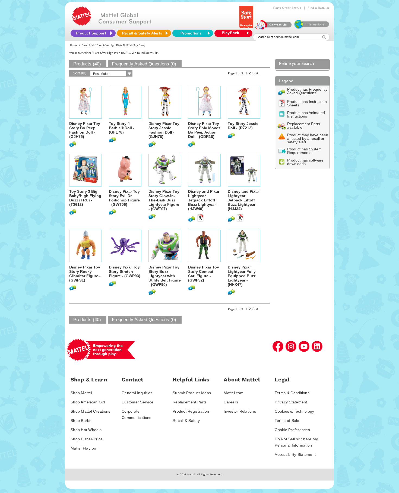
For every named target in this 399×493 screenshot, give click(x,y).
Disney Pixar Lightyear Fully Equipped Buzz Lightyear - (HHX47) (242, 276)
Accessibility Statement (295, 454)
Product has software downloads (305, 162)
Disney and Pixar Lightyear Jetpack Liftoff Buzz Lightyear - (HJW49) (203, 200)
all (258, 73)
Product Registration (191, 411)
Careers (231, 402)
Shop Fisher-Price (87, 439)
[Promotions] (192, 33)
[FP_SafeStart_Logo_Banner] (246, 28)
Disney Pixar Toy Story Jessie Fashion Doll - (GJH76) (163, 130)
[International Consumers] (311, 28)
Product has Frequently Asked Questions (307, 91)
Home (73, 45)
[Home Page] (81, 24)
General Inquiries (137, 393)
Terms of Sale (287, 420)
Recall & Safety (186, 420)
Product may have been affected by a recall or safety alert (307, 138)
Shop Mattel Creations (90, 411)
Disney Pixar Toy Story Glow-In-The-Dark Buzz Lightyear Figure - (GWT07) (163, 200)
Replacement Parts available (303, 125)
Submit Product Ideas (192, 393)
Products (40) (87, 64)
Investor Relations (240, 411)
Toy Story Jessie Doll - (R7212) (243, 125)
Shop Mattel (81, 393)
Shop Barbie (82, 420)
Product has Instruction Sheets (307, 103)
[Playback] (234, 33)
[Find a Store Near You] (319, 8)
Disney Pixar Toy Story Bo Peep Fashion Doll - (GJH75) (84, 130)
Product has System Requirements (304, 151)
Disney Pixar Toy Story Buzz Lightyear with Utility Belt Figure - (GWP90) (164, 276)
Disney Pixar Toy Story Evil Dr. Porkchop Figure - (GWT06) (124, 198)
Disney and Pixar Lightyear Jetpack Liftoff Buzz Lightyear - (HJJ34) (243, 200)
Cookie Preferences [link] (292, 430)
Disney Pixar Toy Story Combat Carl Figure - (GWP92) (203, 273)
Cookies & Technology (294, 411)
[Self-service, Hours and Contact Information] (273, 28)
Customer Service (137, 402)
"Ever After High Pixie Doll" (112, 45)
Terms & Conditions (292, 393)
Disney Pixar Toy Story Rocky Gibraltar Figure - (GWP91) (85, 273)
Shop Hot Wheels (86, 430)
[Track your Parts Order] (287, 8)
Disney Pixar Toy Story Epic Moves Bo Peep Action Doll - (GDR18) (204, 130)
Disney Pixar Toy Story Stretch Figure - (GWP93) (124, 271)
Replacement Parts (190, 402)
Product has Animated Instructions (306, 114)
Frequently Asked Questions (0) (144, 64)
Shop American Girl (88, 402)
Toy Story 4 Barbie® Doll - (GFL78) (121, 127)
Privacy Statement (291, 402)
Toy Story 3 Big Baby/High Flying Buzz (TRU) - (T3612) (85, 198)
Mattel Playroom (85, 448)
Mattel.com (233, 393)
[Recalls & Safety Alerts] (144, 33)
